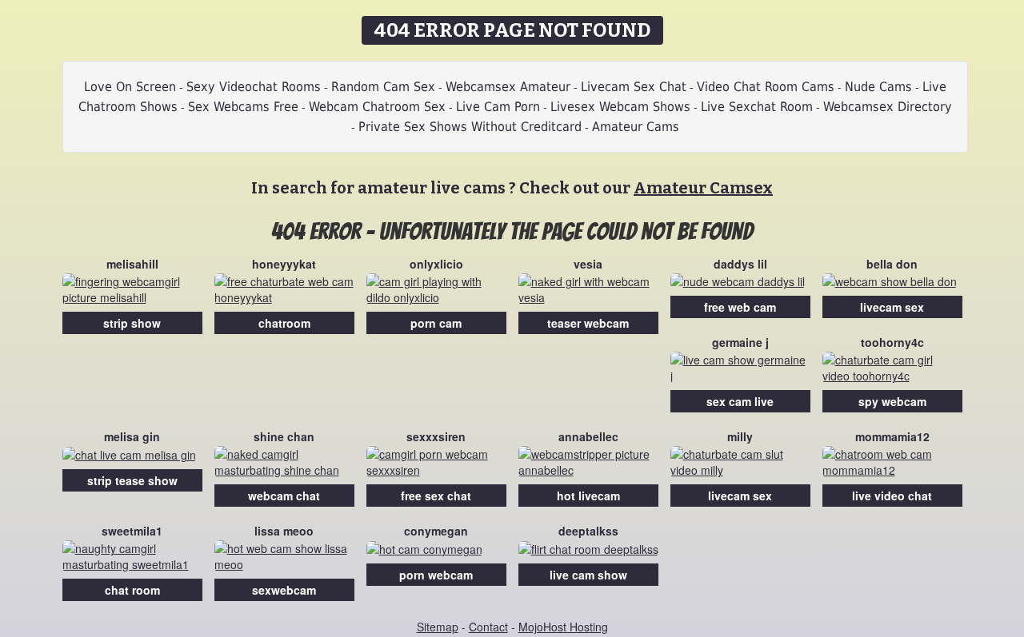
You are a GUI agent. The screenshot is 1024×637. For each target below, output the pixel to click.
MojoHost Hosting (563, 627)
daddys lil (740, 264)
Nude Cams (878, 86)
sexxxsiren (436, 436)
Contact (488, 627)
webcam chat (284, 496)
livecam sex (892, 307)
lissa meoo (284, 531)
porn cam (436, 323)
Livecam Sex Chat (633, 86)
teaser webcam (588, 323)
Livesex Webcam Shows (620, 106)
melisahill (132, 264)
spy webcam (892, 401)
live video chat (892, 496)
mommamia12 (892, 436)
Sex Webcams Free (243, 106)
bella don (892, 264)
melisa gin (132, 436)
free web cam (740, 307)
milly (740, 436)
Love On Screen (130, 86)
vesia (588, 264)
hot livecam (588, 496)
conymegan (436, 531)
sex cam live (740, 401)
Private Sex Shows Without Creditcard (470, 126)
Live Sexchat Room (757, 106)
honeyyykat (284, 264)
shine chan (284, 436)
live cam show (588, 575)
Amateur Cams (635, 126)
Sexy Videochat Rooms (253, 86)
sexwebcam (284, 590)
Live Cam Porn (498, 106)
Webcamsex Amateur (508, 86)
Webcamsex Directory (887, 106)
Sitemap (437, 627)
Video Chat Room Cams (765, 86)
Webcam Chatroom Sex (377, 106)
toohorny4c (892, 342)
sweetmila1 (132, 531)
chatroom (284, 323)
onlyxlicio (436, 264)
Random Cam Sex (383, 86)
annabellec (588, 436)
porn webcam (436, 575)
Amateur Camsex (703, 187)
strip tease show (132, 480)
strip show (132, 323)
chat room (132, 590)
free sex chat (436, 496)
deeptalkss (588, 531)
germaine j (740, 342)
